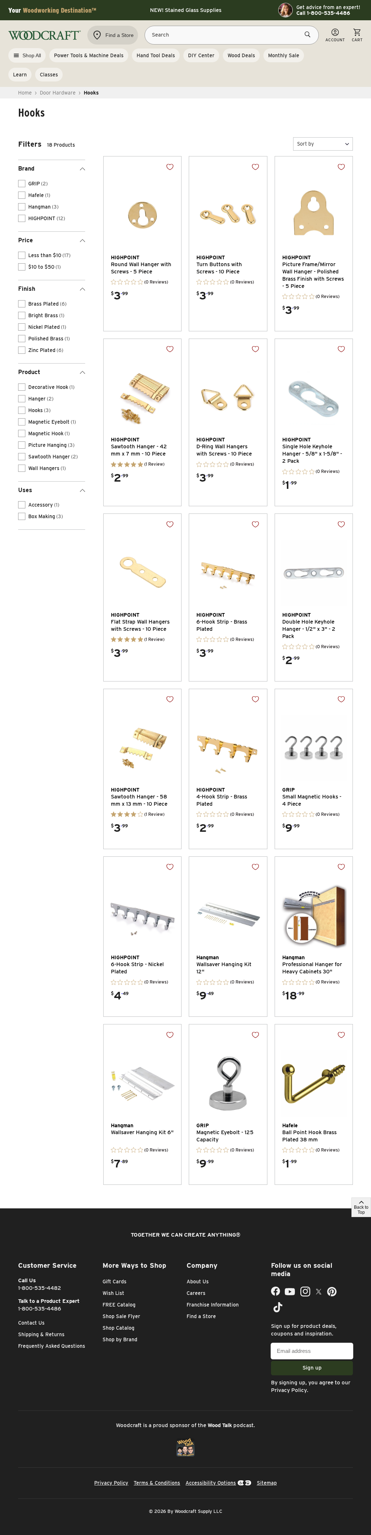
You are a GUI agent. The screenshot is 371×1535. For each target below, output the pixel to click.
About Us (198, 1281)
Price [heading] (25, 240)
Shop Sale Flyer (121, 1316)
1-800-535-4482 (39, 1288)
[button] (323, 144)
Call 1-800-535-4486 (323, 13)
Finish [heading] (26, 288)
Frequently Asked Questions (51, 1346)
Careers (196, 1293)
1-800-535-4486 (39, 1308)
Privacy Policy (289, 1390)
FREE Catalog (119, 1305)
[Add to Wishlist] (170, 167)
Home (25, 93)
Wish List (113, 1293)
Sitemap (267, 1483)
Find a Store (201, 1316)
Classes (49, 74)
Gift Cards (114, 1281)
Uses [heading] (25, 490)
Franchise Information (213, 1305)
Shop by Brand (120, 1339)
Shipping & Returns (41, 1334)
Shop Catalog (118, 1328)
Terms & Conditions (157, 1483)
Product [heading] (29, 372)
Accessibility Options (211, 1483)
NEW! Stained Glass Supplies (185, 10)
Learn (20, 74)
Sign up (312, 1367)
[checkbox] (21, 183)
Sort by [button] (305, 144)
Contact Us (31, 1323)
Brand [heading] (26, 168)
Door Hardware (58, 93)
